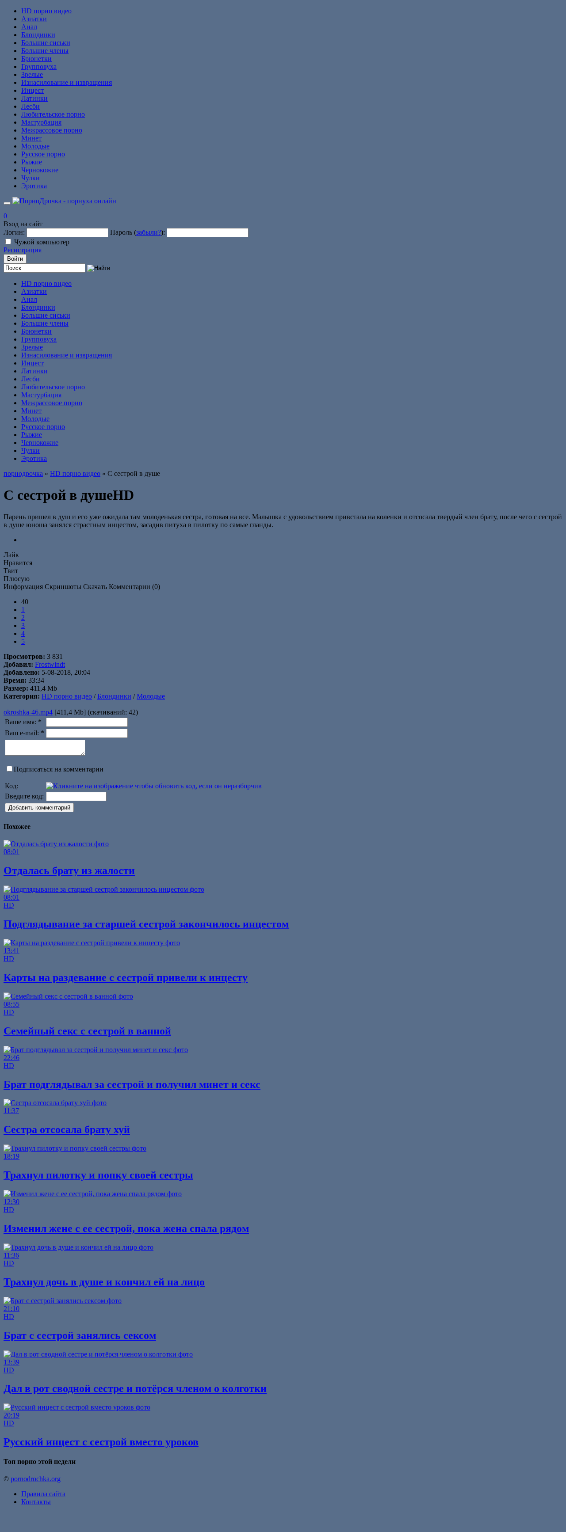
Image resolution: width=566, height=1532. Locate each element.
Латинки (34, 98)
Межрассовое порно (51, 130)
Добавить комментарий (39, 807)
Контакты (36, 1501)
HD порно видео (46, 11)
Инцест (32, 90)
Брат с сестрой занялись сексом (80, 1335)
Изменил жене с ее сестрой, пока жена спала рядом (126, 1228)
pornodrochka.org (36, 1479)
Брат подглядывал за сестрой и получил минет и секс (132, 1084)
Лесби (30, 106)
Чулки (30, 178)
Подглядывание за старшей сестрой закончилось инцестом (146, 924)
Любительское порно (53, 114)
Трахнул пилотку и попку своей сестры (98, 1175)
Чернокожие (39, 170)
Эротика (34, 186)
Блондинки (38, 34)
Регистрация (23, 250)
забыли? (148, 232)
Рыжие (31, 162)
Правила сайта (43, 1494)
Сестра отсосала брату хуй (67, 1129)
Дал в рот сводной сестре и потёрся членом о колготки (135, 1388)
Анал (29, 26)
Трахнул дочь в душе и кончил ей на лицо (104, 1282)
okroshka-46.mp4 (28, 712)
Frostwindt (50, 664)
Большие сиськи (45, 42)
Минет (31, 138)
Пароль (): (137, 232)
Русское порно (43, 154)
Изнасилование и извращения (66, 82)
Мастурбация (41, 122)
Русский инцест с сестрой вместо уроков (101, 1442)
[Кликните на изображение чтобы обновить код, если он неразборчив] (154, 786)
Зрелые (32, 74)
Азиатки (34, 19)
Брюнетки (36, 58)
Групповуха (39, 66)
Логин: (14, 232)
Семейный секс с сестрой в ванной (87, 1031)
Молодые (35, 146)
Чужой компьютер (41, 242)
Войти (15, 258)
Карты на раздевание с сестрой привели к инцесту (126, 977)
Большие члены (45, 50)
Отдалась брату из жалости (69, 870)
